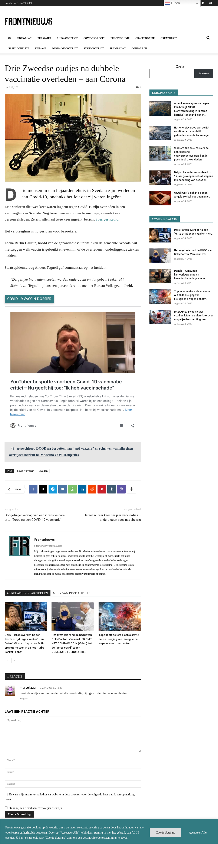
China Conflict (67, 38)
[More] (131, 489)
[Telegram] (203, 3)
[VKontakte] (210, 3)
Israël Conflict (18, 48)
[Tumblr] (111, 489)
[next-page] (14, 660)
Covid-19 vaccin (94, 38)
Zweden (43, 470)
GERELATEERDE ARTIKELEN (27, 593)
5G (9, 38)
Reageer (23, 698)
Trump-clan (118, 48)
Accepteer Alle (198, 832)
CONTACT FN (139, 48)
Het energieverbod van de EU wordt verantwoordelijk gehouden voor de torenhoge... (192, 131)
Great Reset (169, 38)
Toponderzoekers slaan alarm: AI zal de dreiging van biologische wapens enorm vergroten (119, 639)
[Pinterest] (102, 489)
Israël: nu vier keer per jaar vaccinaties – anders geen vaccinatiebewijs (113, 517)
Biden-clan (24, 38)
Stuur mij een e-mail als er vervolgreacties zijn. (36, 807)
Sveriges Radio (107, 219)
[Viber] (121, 489)
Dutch (175, 3)
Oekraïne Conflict (65, 48)
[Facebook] (33, 489)
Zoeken (181, 66)
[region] (109, 831)
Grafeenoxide (145, 38)
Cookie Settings (165, 832)
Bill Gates (44, 38)
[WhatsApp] (72, 489)
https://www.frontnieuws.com (48, 545)
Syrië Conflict (94, 48)
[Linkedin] (82, 489)
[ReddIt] (92, 489)
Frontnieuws (44, 539)
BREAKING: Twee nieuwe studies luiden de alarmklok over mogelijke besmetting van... (193, 315)
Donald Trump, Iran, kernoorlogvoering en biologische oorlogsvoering (190, 274)
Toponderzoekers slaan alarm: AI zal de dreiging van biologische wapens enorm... (192, 295)
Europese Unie (119, 38)
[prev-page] (7, 660)
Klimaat (40, 48)
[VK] (62, 489)
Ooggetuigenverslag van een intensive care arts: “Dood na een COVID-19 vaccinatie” (35, 517)
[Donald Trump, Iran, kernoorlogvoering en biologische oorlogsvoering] (160, 276)
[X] (43, 489)
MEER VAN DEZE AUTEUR (71, 593)
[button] (208, 38)
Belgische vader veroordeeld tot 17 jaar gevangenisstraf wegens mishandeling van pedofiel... (193, 176)
